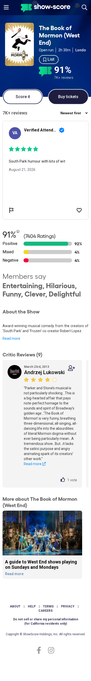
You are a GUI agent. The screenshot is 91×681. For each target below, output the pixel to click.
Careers (45, 610)
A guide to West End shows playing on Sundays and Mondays (41, 564)
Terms (48, 606)
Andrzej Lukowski (44, 372)
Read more (11, 338)
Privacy (68, 606)
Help (32, 606)
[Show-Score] (45, 9)
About (15, 606)
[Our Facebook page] (41, 650)
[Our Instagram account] (50, 650)
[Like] (64, 480)
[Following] (71, 368)
